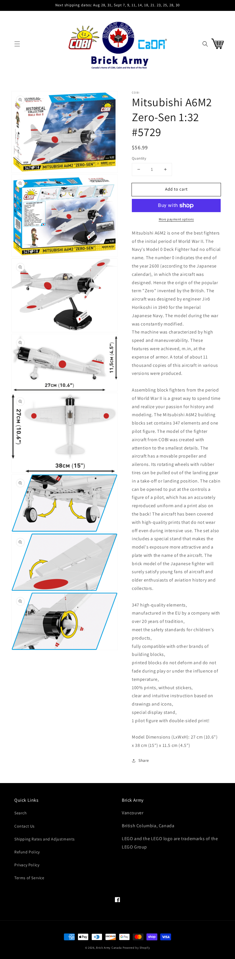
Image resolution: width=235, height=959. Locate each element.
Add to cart (176, 189)
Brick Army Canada (109, 948)
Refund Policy (27, 852)
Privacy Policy (26, 864)
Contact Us (24, 826)
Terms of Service (29, 877)
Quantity (139, 158)
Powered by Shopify (136, 948)
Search (20, 812)
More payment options (176, 219)
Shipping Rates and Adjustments (44, 839)
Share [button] (143, 760)
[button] (17, 44)
